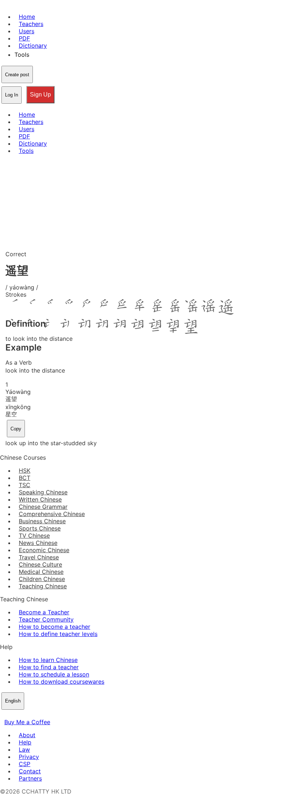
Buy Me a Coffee (27, 722)
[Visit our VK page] (22, 714)
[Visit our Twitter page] (13, 714)
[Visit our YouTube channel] (30, 714)
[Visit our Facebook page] (4, 714)
